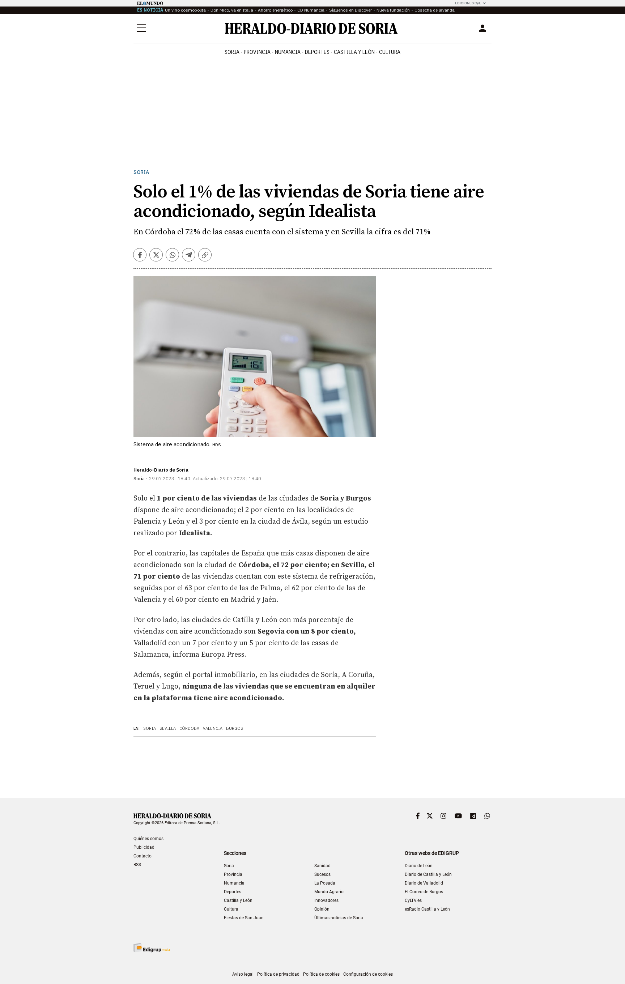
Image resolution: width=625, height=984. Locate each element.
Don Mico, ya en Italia (232, 10)
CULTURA (389, 52)
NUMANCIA (288, 52)
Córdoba (189, 728)
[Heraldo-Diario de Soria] (311, 28)
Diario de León (419, 865)
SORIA (232, 52)
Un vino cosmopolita (185, 10)
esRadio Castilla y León (427, 909)
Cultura (231, 909)
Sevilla (168, 728)
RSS (137, 864)
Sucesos (322, 874)
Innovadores (326, 900)
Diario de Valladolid (424, 883)
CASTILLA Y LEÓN (354, 52)
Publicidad (143, 847)
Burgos (234, 728)
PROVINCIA (257, 52)
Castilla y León (238, 900)
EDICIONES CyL (468, 3)
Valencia (212, 728)
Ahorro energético (275, 10)
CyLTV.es (413, 900)
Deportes (232, 891)
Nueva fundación (393, 10)
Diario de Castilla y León (428, 874)
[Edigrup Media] (151, 947)
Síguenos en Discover (350, 10)
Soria (141, 172)
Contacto (142, 856)
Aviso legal (243, 974)
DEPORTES (317, 52)
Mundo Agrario (329, 891)
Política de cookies (321, 974)
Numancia (234, 883)
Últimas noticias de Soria (338, 917)
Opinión (321, 909)
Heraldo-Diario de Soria (160, 470)
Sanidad (322, 865)
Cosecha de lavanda (434, 10)
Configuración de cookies (368, 974)
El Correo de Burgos (424, 891)
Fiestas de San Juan (244, 917)
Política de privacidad (278, 974)
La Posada (324, 883)
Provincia (233, 874)
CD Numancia (310, 10)
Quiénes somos (148, 838)
